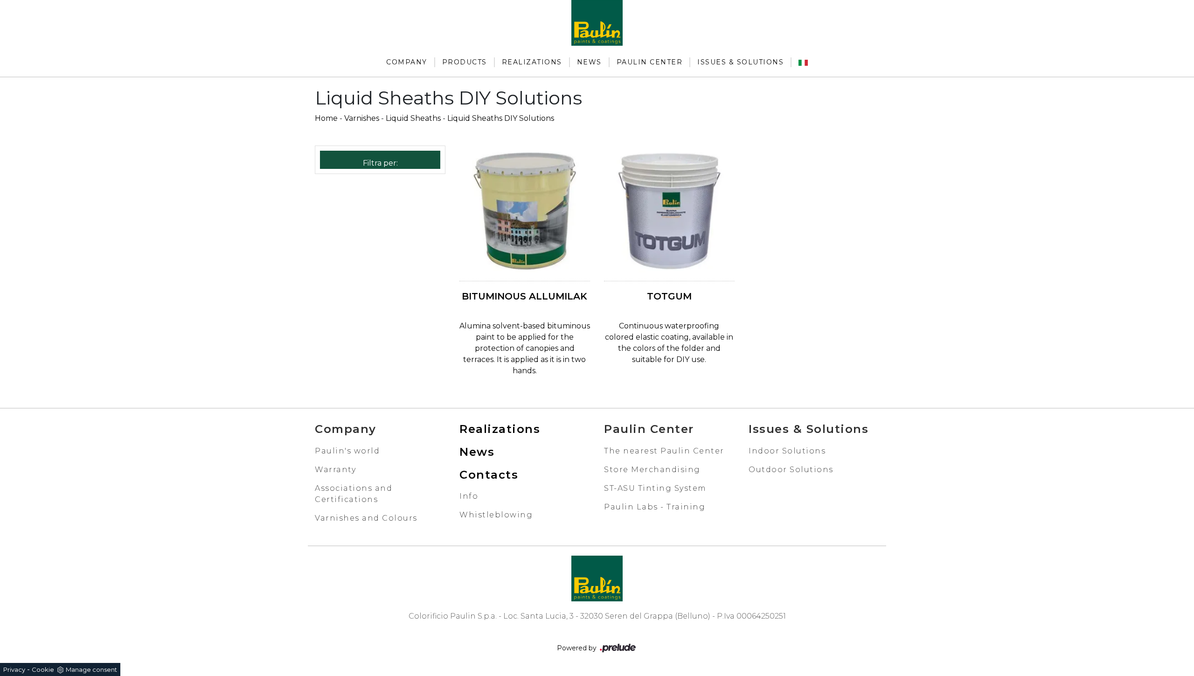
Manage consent (91, 669)
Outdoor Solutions (791, 469)
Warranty (335, 469)
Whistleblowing (496, 514)
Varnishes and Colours (366, 518)
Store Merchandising (652, 469)
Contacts (488, 474)
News (589, 62)
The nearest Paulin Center (664, 450)
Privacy (14, 669)
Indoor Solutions (787, 450)
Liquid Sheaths (413, 118)
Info (468, 496)
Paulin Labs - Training (654, 506)
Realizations (532, 62)
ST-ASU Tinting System (655, 488)
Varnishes (361, 118)
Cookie (43, 669)
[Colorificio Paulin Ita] (803, 62)
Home (326, 118)
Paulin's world (347, 450)
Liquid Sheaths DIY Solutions (500, 118)
